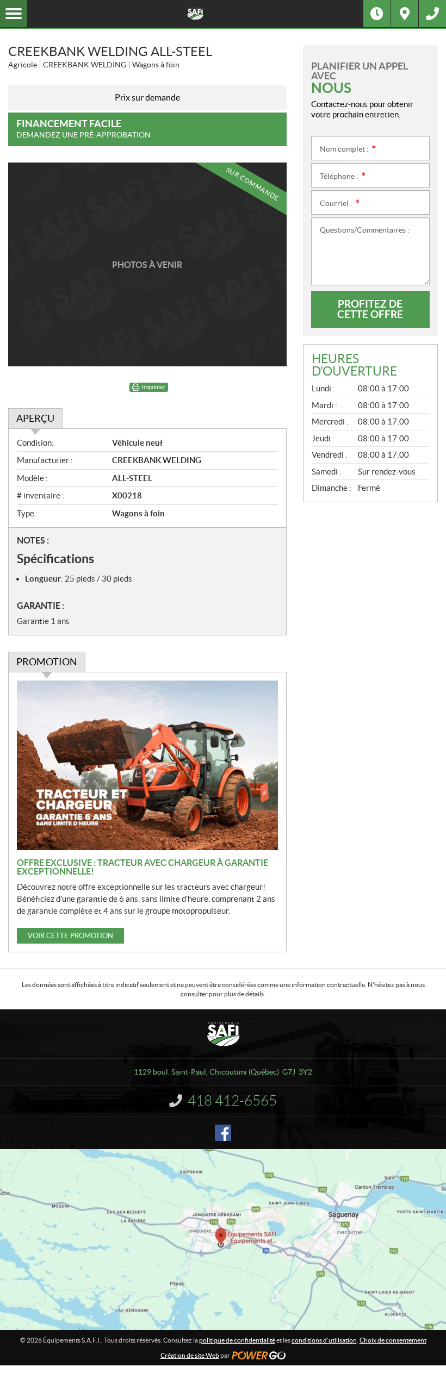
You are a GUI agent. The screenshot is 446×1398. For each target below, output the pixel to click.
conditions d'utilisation (324, 1340)
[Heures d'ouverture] (377, 13)
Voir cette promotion (70, 936)
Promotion (46, 661)
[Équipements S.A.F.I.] (195, 13)
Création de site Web (189, 1355)
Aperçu (35, 418)
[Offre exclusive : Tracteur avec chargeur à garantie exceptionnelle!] (147, 765)
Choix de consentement (393, 1340)
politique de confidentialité (237, 1340)
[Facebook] (223, 1133)
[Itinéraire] (404, 13)
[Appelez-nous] (432, 13)
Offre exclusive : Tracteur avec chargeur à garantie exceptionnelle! (142, 867)
